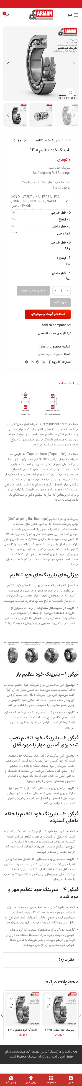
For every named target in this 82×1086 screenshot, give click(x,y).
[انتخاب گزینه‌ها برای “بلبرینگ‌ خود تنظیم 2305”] (49, 1006)
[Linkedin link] (32, 362)
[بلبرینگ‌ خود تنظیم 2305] (59, 1009)
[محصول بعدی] (14, 140)
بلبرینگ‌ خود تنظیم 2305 (59, 1030)
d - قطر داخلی (61, 273)
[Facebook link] (49, 362)
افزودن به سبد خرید (33, 291)
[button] (74, 63)
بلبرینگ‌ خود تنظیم (48, 140)
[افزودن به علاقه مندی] (49, 998)
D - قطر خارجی (61, 242)
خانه (68, 140)
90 (12, 226)
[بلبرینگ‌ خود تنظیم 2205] (22, 1009)
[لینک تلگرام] (26, 362)
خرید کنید (60, 302)
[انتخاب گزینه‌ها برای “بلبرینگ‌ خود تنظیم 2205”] (11, 1006)
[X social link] (44, 362)
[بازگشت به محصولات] (19, 140)
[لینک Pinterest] (38, 362)
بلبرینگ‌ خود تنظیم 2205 (22, 1030)
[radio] (68, 249)
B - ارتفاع (65, 258)
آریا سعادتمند (21, 1051)
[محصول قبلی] (25, 140)
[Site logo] (41, 14)
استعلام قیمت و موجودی (48, 314)
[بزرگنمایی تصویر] (70, 93)
